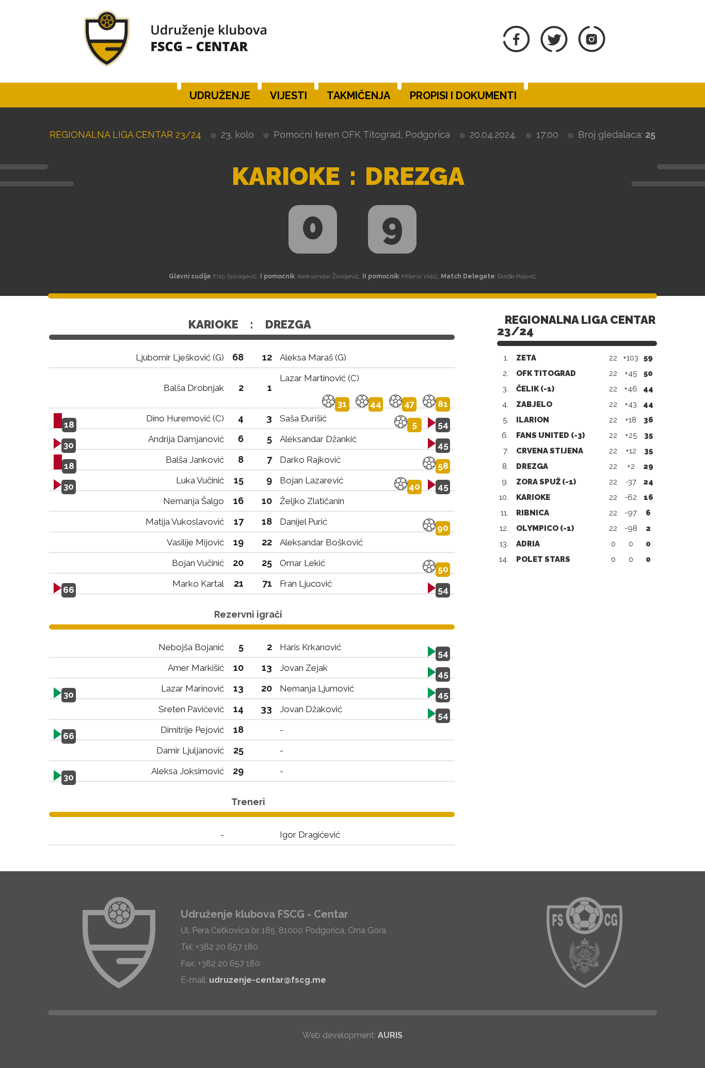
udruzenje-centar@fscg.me (267, 980)
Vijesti (288, 95)
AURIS (390, 1035)
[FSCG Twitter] (554, 49)
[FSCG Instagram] (591, 49)
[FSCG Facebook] (516, 49)
